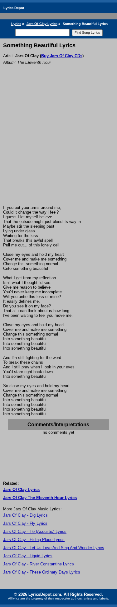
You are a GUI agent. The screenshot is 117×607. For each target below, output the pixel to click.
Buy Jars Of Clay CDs (61, 55)
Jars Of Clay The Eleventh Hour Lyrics (40, 497)
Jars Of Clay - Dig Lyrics (25, 515)
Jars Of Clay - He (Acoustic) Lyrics (34, 531)
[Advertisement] (58, 143)
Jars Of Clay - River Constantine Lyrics (38, 564)
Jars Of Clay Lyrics (42, 24)
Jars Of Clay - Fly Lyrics (25, 523)
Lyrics (16, 24)
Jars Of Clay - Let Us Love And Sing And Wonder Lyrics (53, 547)
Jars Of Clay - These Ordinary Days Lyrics (41, 572)
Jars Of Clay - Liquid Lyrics (27, 556)
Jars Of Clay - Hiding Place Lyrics (34, 539)
